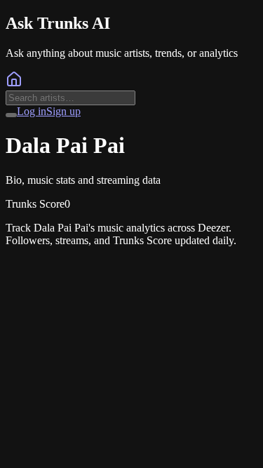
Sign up (63, 111)
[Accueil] (14, 84)
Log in (31, 111)
